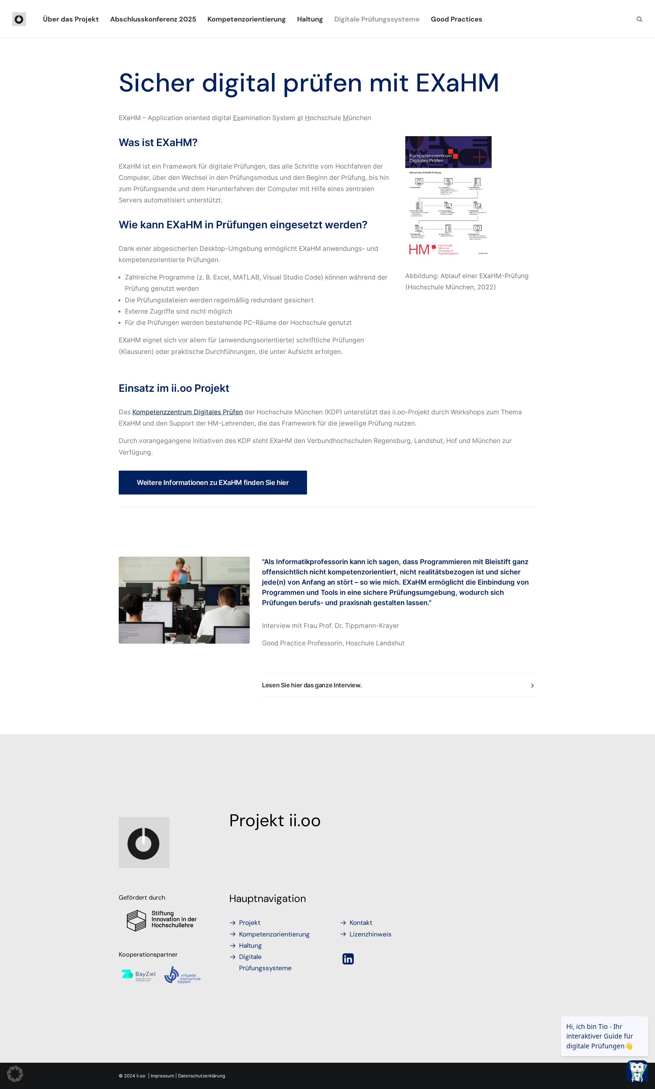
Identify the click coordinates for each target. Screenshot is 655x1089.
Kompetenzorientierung (246, 19)
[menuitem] (71, 19)
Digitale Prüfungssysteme (377, 19)
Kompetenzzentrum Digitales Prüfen (187, 412)
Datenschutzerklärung (201, 1075)
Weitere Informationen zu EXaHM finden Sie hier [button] (213, 482)
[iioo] (19, 19)
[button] (640, 19)
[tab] (399, 685)
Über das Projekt (71, 19)
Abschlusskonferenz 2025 (153, 19)
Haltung (310, 19)
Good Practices (456, 19)
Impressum (162, 1075)
